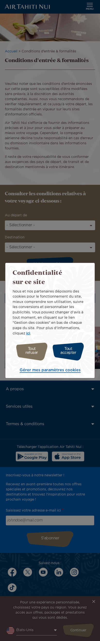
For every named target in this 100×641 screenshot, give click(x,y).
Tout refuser (31, 351)
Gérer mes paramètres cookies (50, 370)
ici (28, 333)
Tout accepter (68, 351)
